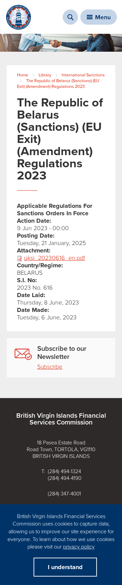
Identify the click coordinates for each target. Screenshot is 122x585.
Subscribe (49, 366)
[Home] (18, 17)
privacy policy (79, 546)
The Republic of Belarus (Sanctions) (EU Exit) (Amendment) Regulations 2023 (58, 83)
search (70, 17)
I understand (65, 567)
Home (22, 75)
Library (45, 75)
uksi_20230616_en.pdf (54, 258)
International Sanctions (83, 75)
